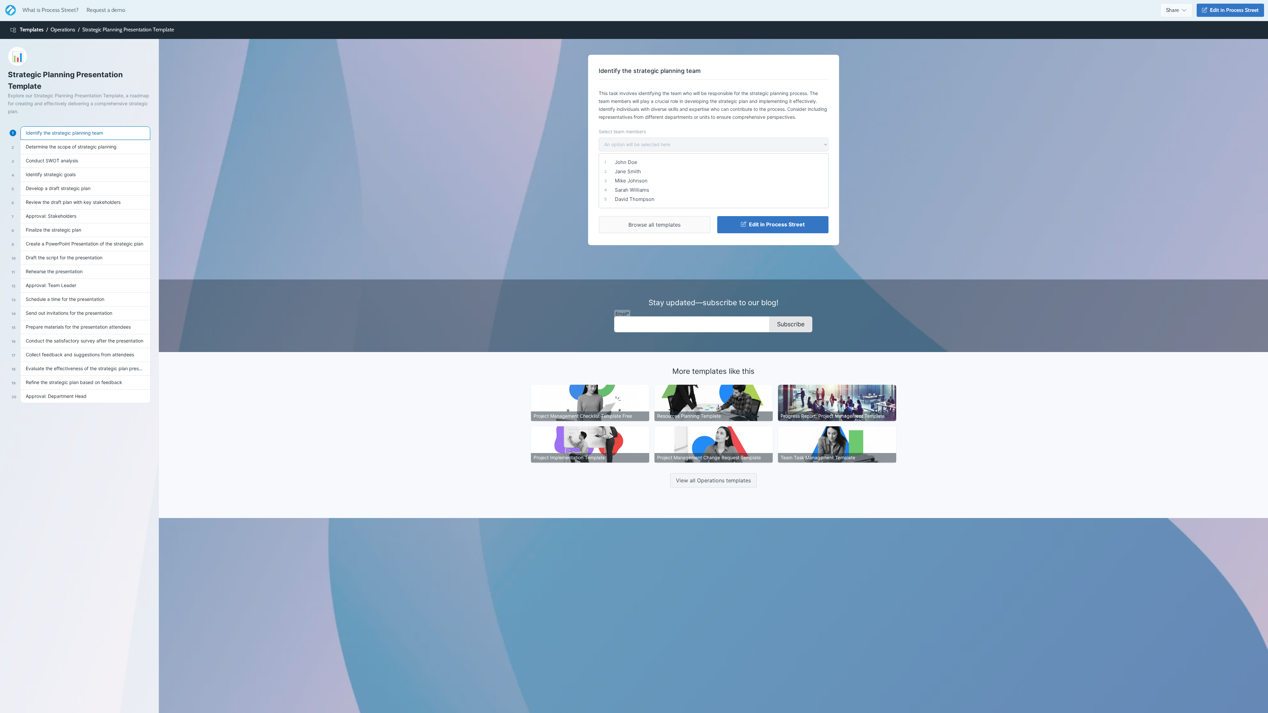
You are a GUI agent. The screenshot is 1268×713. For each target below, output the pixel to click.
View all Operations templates (713, 480)
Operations (63, 29)
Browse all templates (654, 224)
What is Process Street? (50, 10)
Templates (32, 29)
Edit (1233, 10)
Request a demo (106, 10)
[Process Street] (9, 10)
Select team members (622, 131)
